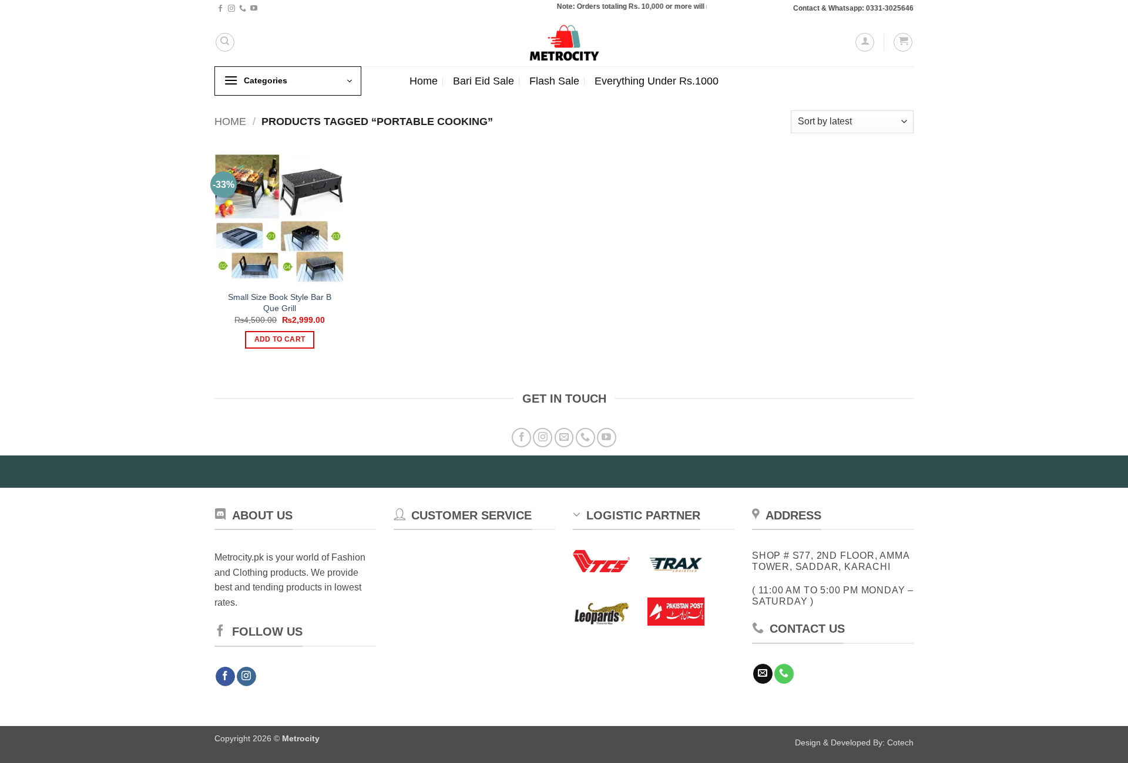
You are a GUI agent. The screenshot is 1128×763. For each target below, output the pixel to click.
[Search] (225, 42)
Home (423, 81)
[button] (864, 42)
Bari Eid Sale (483, 81)
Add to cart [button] (280, 339)
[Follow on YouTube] (253, 9)
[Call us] (242, 9)
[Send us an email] (564, 437)
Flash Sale (554, 81)
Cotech (900, 742)
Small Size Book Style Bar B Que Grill (279, 302)
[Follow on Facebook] (220, 9)
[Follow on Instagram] (231, 9)
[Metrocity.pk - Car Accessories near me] (564, 42)
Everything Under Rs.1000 (657, 81)
